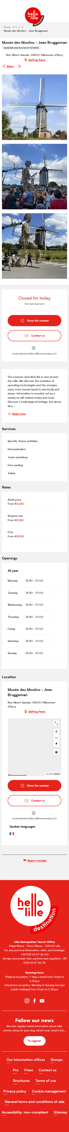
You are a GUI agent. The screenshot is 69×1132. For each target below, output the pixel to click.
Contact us (47, 1070)
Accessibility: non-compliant (25, 1112)
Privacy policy (14, 1091)
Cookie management (49, 1091)
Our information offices (26, 1059)
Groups (56, 1059)
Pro (16, 1070)
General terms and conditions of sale (34, 1101)
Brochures (21, 1080)
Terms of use (45, 1080)
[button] (18, 66)
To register (34, 1041)
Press (28, 1070)
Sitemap (60, 1112)
